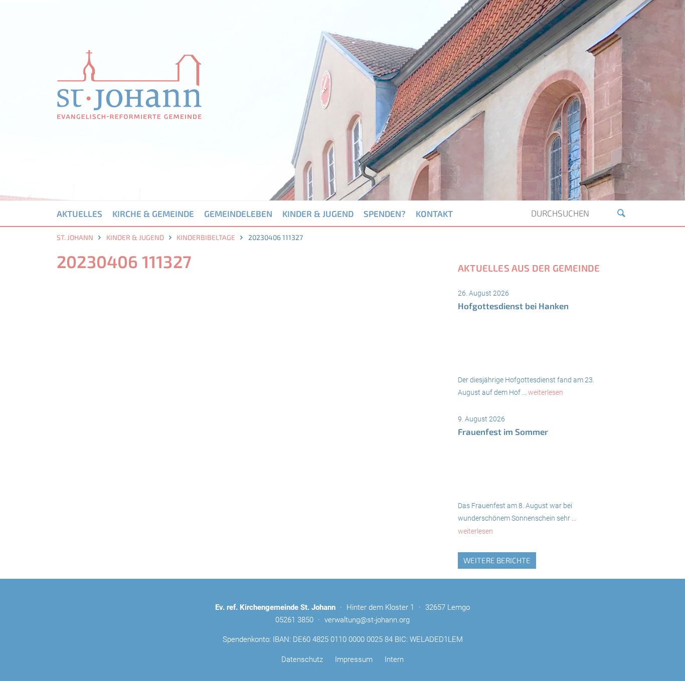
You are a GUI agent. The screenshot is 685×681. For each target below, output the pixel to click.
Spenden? (385, 213)
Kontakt (434, 213)
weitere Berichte (497, 560)
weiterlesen (545, 392)
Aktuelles (79, 213)
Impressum (354, 659)
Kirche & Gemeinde (153, 213)
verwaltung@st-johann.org (367, 619)
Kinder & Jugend (318, 213)
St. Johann (75, 237)
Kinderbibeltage (206, 237)
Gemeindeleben (238, 213)
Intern (394, 659)
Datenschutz (302, 659)
